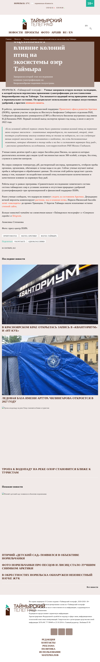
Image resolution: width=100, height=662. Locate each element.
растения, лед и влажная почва (50, 200)
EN (86, 26)
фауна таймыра (49, 236)
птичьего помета (35, 103)
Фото (45, 32)
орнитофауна (10, 236)
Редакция (48, 639)
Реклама (48, 645)
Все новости (92, 587)
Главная (9, 39)
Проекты (32, 32)
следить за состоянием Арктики (67, 196)
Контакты (48, 642)
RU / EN (68, 32)
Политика (48, 649)
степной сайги (9, 206)
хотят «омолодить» (11, 203)
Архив (56, 32)
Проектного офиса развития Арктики (78, 109)
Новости (16, 32)
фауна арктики (29, 236)
